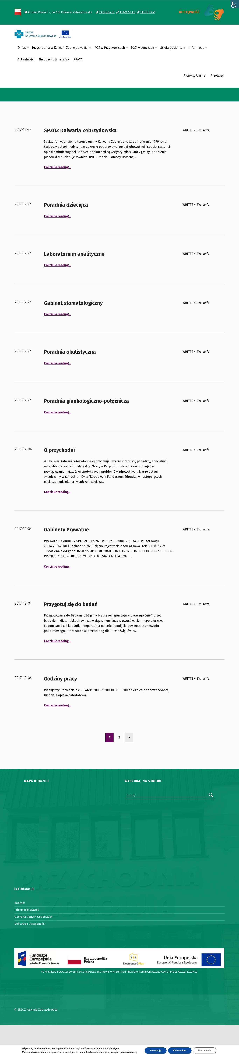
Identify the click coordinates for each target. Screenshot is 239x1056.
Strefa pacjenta (171, 48)
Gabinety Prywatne (66, 530)
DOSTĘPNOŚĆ (189, 12)
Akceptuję (155, 1050)
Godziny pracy (60, 679)
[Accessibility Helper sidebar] (235, 4)
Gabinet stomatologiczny (73, 303)
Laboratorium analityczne (74, 254)
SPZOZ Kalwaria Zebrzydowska (80, 130)
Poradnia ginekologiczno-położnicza (86, 401)
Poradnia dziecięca (66, 205)
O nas (21, 48)
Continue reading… (57, 167)
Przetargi (216, 75)
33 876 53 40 (127, 12)
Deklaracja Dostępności (29, 923)
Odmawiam (179, 1050)
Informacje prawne (26, 909)
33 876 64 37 (107, 12)
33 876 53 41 (147, 12)
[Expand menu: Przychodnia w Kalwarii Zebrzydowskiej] (90, 48)
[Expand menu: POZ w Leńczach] (156, 48)
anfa (206, 130)
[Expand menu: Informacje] (206, 48)
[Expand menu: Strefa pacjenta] (184, 48)
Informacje (196, 48)
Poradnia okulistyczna (70, 352)
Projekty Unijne (194, 75)
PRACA (77, 59)
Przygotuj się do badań (71, 604)
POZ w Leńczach (142, 48)
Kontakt (19, 903)
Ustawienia (204, 1050)
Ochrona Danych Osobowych (33, 916)
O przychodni (59, 450)
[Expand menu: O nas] (28, 48)
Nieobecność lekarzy (54, 59)
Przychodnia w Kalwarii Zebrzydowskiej (60, 48)
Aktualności (25, 59)
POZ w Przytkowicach (109, 48)
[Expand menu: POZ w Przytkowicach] (127, 48)
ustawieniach (128, 1052)
